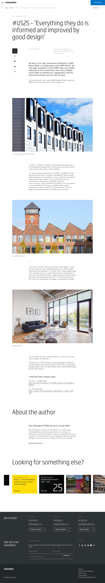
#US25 (11, 8)
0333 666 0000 (57, 520)
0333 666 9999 (33, 520)
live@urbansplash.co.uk (35, 524)
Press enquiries (82, 575)
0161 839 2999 (82, 520)
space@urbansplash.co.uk (60, 524)
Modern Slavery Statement (86, 571)
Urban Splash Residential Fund (86, 577)
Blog (6, 8)
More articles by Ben (35, 443)
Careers (80, 569)
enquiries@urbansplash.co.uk (86, 524)
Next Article (96, 7)
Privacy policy (82, 573)
